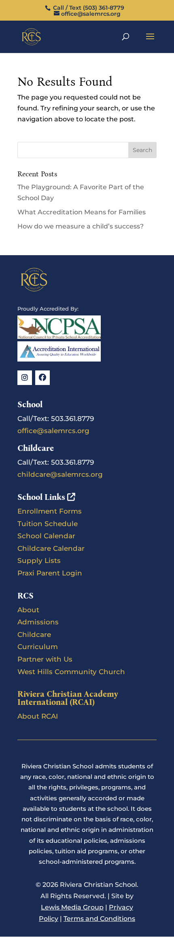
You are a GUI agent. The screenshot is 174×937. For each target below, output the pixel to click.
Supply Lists (39, 560)
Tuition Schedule (47, 524)
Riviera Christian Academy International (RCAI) (67, 698)
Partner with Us (44, 659)
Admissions (38, 622)
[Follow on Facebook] (42, 377)
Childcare (34, 634)
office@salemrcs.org (53, 431)
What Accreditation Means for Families (81, 212)
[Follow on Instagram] (24, 377)
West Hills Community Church (71, 672)
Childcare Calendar (51, 548)
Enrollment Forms (49, 511)
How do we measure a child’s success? (80, 226)
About (28, 610)
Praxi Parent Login (49, 573)
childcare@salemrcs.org (60, 474)
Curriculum (37, 647)
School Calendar (46, 536)
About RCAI (37, 716)
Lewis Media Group (72, 907)
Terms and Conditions (99, 918)
